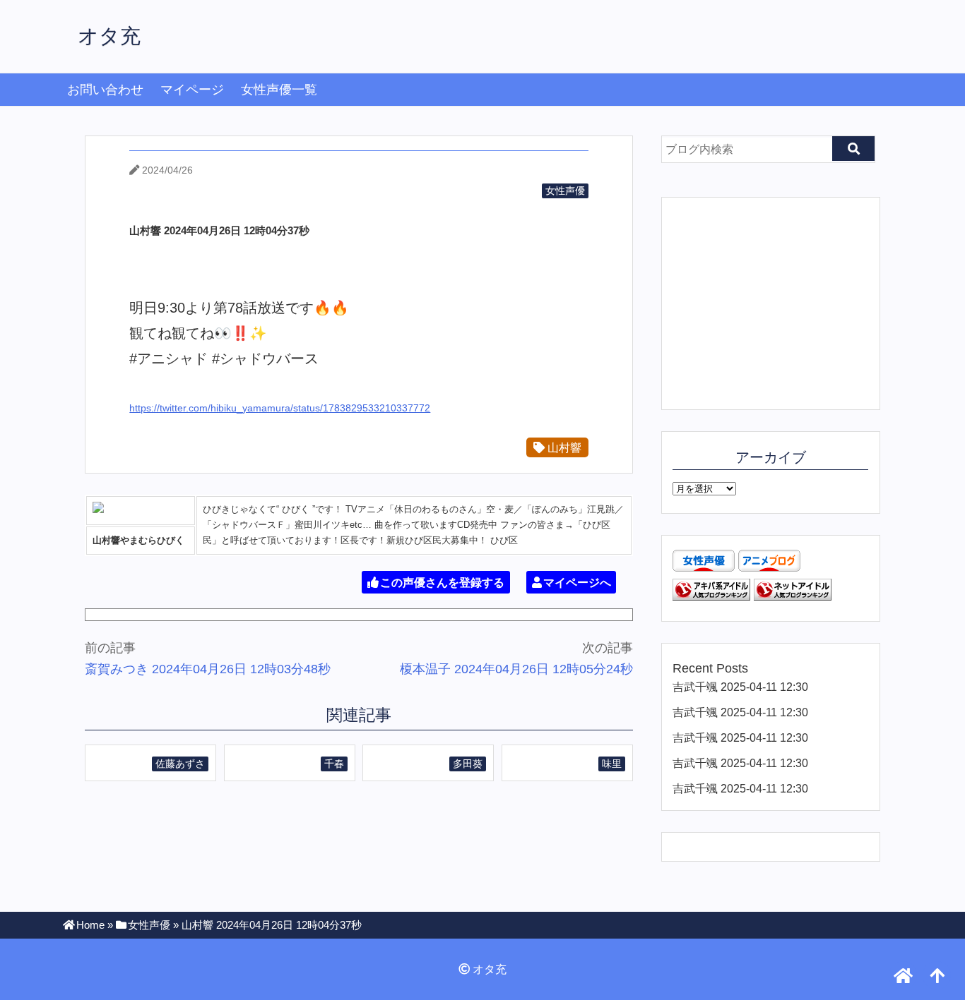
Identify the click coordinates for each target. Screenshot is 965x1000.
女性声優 (565, 190)
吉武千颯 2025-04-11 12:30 (740, 686)
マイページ (192, 90)
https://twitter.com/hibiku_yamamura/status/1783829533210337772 (279, 408)
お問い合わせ (105, 90)
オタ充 (109, 36)
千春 (334, 763)
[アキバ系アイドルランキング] (711, 596)
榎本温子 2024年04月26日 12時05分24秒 (516, 669)
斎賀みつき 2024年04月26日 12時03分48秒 (208, 669)
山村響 (563, 447)
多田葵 (467, 763)
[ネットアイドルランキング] (792, 596)
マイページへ (577, 583)
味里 (612, 763)
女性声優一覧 (279, 90)
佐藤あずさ (180, 763)
